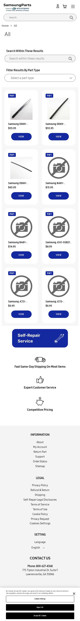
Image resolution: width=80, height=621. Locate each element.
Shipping (40, 495)
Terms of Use (40, 509)
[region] (40, 604)
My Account (40, 447)
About (40, 442)
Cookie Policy (40, 514)
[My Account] (58, 6)
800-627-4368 (44, 566)
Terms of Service (40, 504)
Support (40, 456)
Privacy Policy (40, 485)
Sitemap (40, 466)
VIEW (21, 136)
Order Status (40, 461)
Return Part (40, 452)
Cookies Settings (40, 599)
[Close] (74, 594)
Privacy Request (40, 519)
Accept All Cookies (40, 616)
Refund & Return (40, 490)
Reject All (40, 607)
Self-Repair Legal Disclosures (40, 500)
